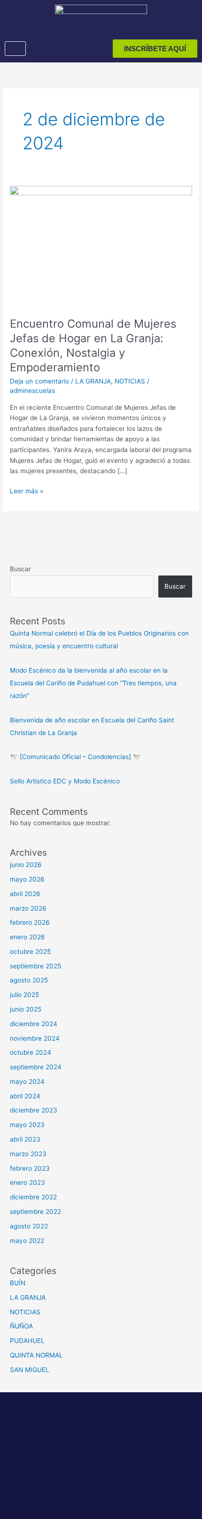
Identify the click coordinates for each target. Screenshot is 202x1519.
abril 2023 (25, 1139)
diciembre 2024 (33, 1024)
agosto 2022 (29, 1226)
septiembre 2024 (36, 1067)
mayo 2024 (27, 1081)
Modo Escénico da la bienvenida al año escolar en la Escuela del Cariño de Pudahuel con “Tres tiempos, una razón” (93, 683)
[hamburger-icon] (15, 48)
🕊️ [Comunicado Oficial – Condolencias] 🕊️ (75, 756)
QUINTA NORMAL (36, 1355)
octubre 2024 (30, 1052)
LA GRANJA (93, 381)
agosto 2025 (29, 980)
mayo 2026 (27, 879)
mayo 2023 (27, 1124)
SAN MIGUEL (29, 1369)
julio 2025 (24, 994)
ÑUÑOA (21, 1326)
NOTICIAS (130, 381)
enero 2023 (27, 1182)
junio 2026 (26, 864)
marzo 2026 (28, 908)
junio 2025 (25, 1009)
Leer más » (26, 490)
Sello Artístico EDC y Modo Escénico (65, 781)
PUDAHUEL (27, 1340)
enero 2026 (27, 937)
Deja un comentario (39, 381)
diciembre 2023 (33, 1110)
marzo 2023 (28, 1154)
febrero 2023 (30, 1168)
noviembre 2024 (35, 1038)
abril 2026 (25, 894)
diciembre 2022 (33, 1197)
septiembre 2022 (35, 1211)
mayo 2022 (27, 1240)
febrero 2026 (30, 922)
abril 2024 (25, 1096)
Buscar (20, 569)
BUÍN (17, 1283)
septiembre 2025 (35, 966)
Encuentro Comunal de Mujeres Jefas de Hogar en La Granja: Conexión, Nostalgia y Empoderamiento (93, 345)
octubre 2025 (30, 951)
